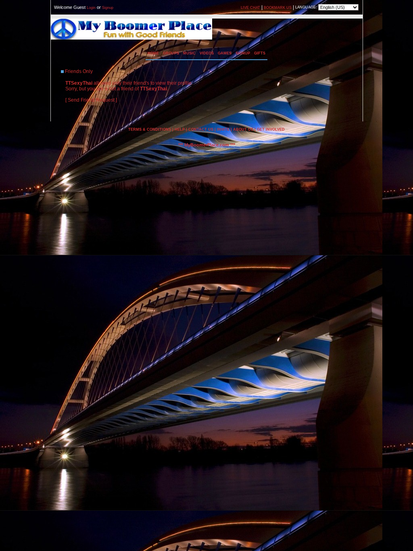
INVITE (223, 129)
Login (91, 8)
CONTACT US (200, 129)
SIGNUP (243, 53)
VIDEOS (207, 53)
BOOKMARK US (278, 8)
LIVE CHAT (250, 8)
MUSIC (189, 53)
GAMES (225, 53)
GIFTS (259, 53)
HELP (180, 129)
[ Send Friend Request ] (91, 100)
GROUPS (171, 53)
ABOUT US (243, 129)
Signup (107, 8)
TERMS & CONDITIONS (149, 129)
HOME (153, 53)
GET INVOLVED (271, 129)
